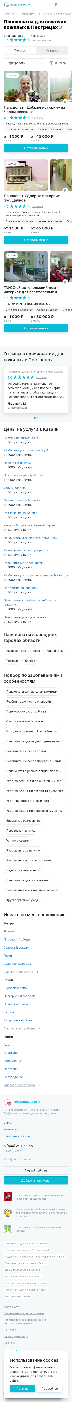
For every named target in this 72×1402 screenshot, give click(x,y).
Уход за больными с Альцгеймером (29, 525)
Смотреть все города (19, 1085)
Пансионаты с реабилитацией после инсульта (36, 771)
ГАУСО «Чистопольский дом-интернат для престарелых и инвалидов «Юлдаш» (31, 292)
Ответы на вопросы (17, 1136)
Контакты (10, 1129)
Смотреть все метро (18, 972)
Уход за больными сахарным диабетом (34, 791)
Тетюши (12, 660)
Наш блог (10, 1330)
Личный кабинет (36, 1170)
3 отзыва (37, 206)
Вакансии (10, 1342)
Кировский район (16, 988)
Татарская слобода (18, 1020)
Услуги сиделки (15, 488)
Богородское (13, 1077)
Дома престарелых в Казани (22, 1269)
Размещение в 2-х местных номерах (32, 890)
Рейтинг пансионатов (17, 1296)
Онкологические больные (22, 500)
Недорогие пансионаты (20, 588)
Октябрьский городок (19, 996)
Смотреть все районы (19, 1028)
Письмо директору (16, 1336)
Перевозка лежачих (18, 463)
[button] (35, 418)
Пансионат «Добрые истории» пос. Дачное (32, 197)
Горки (8, 955)
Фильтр (60, 63)
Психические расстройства (23, 475)
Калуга (9, 1012)
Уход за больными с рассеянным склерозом (36, 811)
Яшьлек (9, 931)
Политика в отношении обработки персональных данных (25, 1321)
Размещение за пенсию (20, 513)
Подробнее (50, 1388)
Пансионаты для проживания (25, 617)
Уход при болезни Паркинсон (27, 801)
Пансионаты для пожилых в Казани (26, 1283)
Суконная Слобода (17, 963)
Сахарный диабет (48, 309)
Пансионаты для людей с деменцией (30, 538)
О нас (7, 1122)
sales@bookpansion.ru (18, 1159)
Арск (36, 651)
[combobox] (25, 62)
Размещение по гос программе (26, 550)
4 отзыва (37, 117)
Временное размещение (21, 438)
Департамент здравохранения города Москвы (38, 1228)
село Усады (12, 1061)
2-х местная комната (50, 129)
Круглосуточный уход (22, 900)
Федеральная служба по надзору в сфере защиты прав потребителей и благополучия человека (42, 1212)
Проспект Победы (17, 939)
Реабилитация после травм (23, 563)
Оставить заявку (36, 148)
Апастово (11, 1052)
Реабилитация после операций (26, 450)
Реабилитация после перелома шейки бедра (36, 575)
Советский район (16, 1004)
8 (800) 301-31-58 (18, 1145)
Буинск (30, 660)
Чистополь (55, 651)
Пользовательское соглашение (24, 1313)
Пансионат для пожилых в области (26, 1263)
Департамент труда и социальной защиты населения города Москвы (41, 1196)
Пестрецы (11, 1069)
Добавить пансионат (36, 1180)
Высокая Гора (16, 651)
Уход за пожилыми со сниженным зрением (36, 781)
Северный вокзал (16, 947)
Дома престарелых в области (23, 1276)
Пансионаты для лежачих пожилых (31, 691)
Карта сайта (11, 1307)
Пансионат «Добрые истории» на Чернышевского (34, 109)
